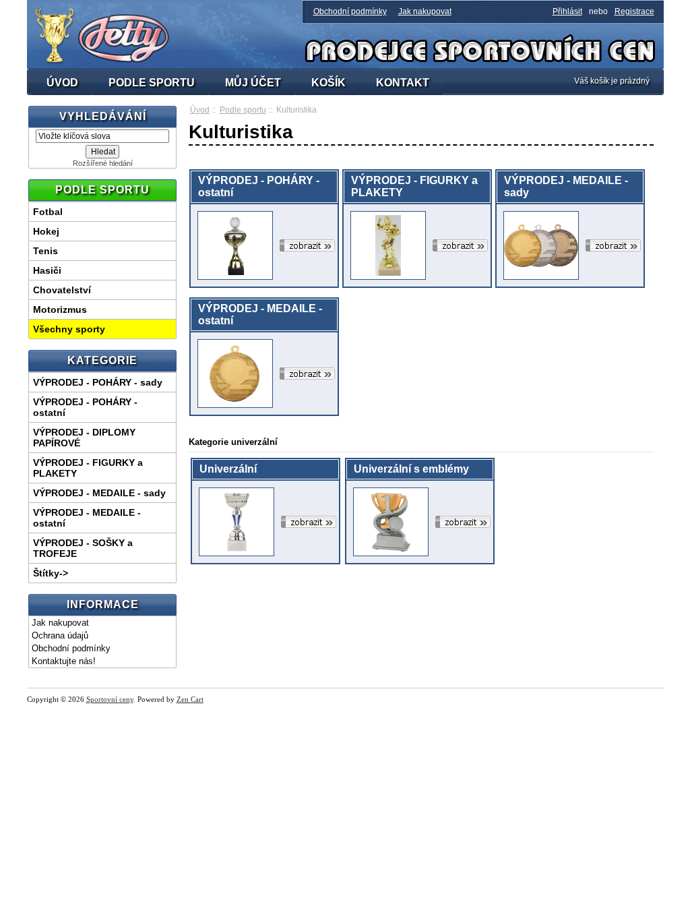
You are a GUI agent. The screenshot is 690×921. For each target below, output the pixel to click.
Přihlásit (567, 11)
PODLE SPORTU (151, 82)
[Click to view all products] (307, 245)
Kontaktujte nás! (64, 661)
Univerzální (228, 469)
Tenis (45, 250)
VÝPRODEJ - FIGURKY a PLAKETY (88, 468)
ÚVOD (62, 82)
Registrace (634, 11)
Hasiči (47, 270)
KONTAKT (402, 82)
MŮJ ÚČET (253, 82)
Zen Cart (190, 699)
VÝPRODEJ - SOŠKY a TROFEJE (83, 548)
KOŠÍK (328, 82)
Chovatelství (62, 290)
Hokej (46, 231)
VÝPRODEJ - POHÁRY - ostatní (85, 407)
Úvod (200, 110)
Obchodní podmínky (350, 11)
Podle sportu (243, 110)
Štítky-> (50, 573)
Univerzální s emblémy (411, 469)
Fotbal (48, 211)
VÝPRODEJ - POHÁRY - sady (97, 382)
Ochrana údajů (60, 635)
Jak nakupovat (424, 11)
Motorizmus (60, 309)
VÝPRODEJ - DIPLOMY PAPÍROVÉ (84, 437)
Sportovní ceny (109, 699)
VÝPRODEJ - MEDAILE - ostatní (87, 518)
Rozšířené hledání (103, 163)
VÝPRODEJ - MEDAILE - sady (99, 492)
